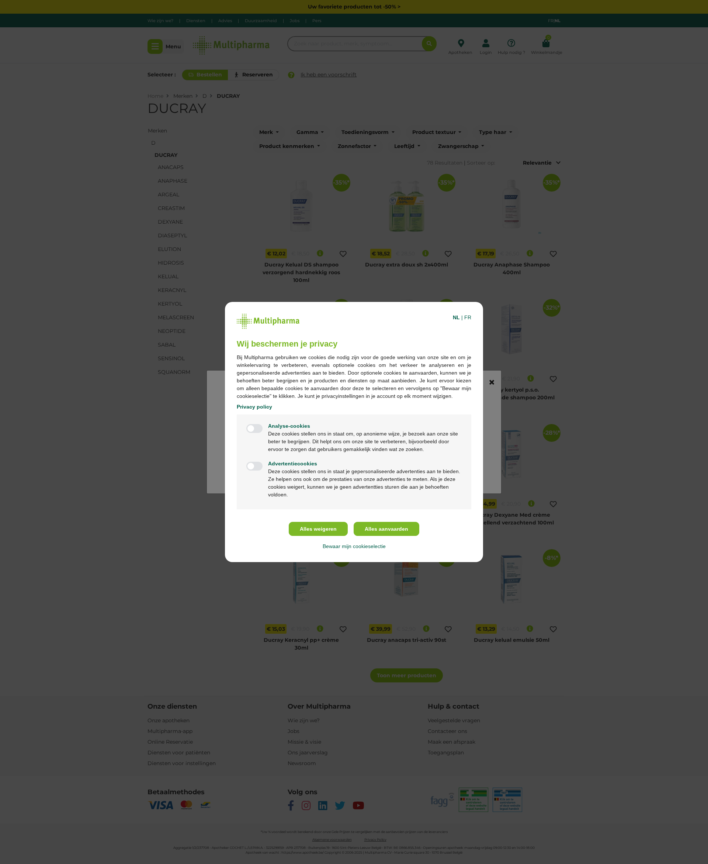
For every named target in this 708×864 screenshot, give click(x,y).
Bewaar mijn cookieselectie (354, 546)
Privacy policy (254, 407)
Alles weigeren (318, 529)
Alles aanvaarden (386, 529)
